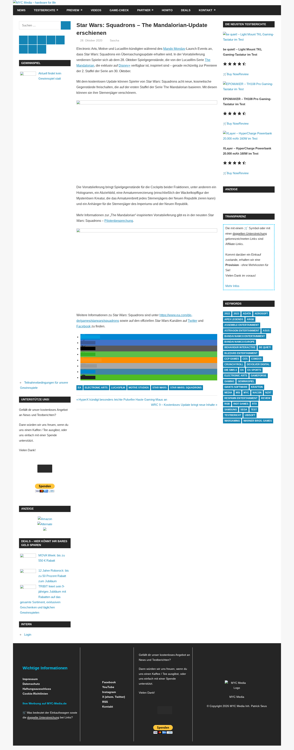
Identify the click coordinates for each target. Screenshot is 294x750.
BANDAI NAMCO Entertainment (244, 336)
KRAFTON (257, 387)
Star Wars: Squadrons (186, 387)
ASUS (266, 330)
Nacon (257, 392)
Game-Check (119, 10)
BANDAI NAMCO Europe (239, 341)
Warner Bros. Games (257, 420)
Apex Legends (233, 319)
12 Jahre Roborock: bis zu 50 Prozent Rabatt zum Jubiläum (53, 576)
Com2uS (256, 358)
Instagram (108, 692)
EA (79, 387)
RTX (254, 403)
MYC (246, 392)
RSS (104, 701)
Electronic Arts (96, 387)
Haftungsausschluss (37, 688)
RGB (227, 403)
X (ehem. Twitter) (113, 696)
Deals (185, 10)
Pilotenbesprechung (118, 220)
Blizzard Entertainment (240, 353)
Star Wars (159, 387)
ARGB (250, 319)
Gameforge (258, 375)
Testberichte (44, 10)
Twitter (192, 320)
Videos (96, 10)
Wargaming (232, 420)
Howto (167, 10)
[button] (90, 337)
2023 (236, 313)
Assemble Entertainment (241, 325)
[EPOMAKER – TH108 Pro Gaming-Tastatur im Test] (249, 89)
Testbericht (232, 415)
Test (254, 409)
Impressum (30, 679)
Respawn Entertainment (240, 398)
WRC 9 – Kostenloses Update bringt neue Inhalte (183, 404)
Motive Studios (139, 387)
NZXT (268, 392)
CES (245, 358)
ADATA (247, 313)
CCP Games (231, 358)
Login (27, 634)
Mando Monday (174, 48)
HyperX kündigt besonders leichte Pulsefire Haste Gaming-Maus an (122, 399)
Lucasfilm (118, 387)
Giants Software (235, 387)
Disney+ (124, 65)
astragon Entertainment (241, 330)
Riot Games (240, 403)
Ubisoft (250, 415)
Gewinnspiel (246, 381)
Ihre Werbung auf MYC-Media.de (45, 703)
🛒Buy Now (231, 74)
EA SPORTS (254, 370)
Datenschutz (31, 683)
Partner (143, 10)
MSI (238, 392)
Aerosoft (261, 313)
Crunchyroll (233, 364)
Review (244, 74)
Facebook (83, 326)
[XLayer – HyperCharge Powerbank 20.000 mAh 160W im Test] (249, 138)
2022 (227, 313)
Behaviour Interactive (239, 347)
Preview (73, 10)
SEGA (243, 409)
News (21, 10)
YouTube (107, 687)
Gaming (229, 381)
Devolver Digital (258, 364)
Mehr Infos (232, 286)
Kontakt (205, 10)
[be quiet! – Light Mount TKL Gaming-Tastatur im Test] (249, 39)
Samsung (230, 409)
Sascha (114, 40)
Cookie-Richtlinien (35, 693)
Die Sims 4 (230, 370)
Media (228, 392)
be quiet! (265, 347)
